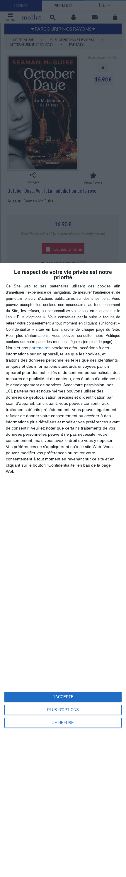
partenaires (39, 348)
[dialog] (63, 570)
